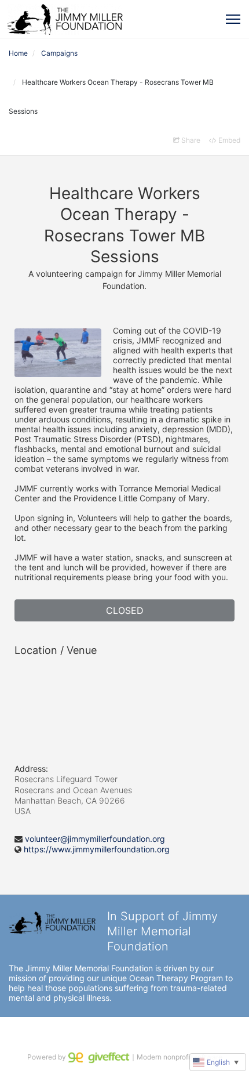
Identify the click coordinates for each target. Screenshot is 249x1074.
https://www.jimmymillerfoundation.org (97, 849)
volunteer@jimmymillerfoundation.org (95, 839)
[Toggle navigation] (233, 19)
